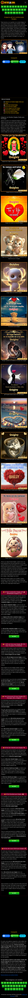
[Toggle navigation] (25, 2)
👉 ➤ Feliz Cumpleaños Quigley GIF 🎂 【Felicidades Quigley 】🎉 (14, 592)
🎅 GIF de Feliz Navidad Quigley (11, 105)
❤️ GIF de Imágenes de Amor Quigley (12, 108)
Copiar (23, 61)
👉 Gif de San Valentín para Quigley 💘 (14, 747)
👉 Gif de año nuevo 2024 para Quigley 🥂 (14, 848)
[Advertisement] (14, 80)
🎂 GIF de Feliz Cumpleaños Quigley (12, 109)
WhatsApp (15, 61)
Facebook (7, 61)
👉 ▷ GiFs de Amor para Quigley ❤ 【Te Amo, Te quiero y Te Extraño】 (14, 645)
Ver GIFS (14, 636)
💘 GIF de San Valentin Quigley (10, 111)
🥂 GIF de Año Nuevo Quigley (10, 106)
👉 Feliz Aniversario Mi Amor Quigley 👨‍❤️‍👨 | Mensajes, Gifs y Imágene (14, 697)
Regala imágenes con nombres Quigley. (9, 975)
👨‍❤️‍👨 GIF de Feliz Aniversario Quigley (11, 113)
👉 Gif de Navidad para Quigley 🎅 (14, 794)
